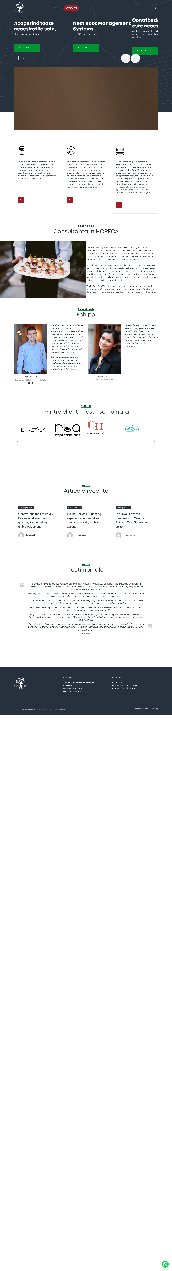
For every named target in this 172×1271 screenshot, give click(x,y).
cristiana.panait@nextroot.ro (127, 692)
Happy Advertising (151, 712)
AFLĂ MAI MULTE (25, 48)
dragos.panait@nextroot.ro (126, 689)
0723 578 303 (71, 8)
